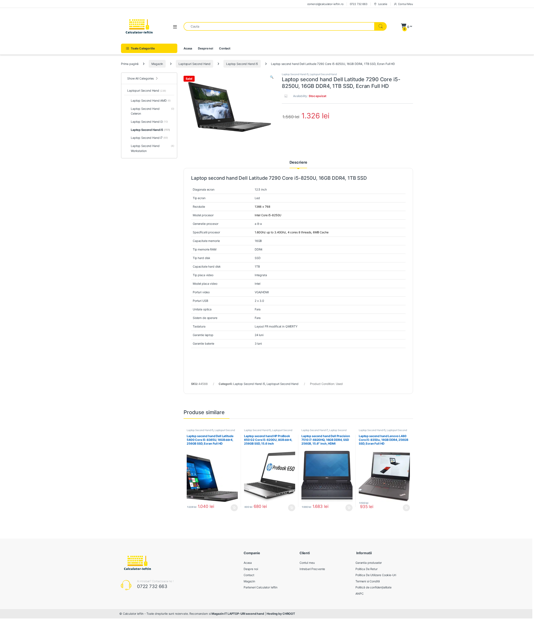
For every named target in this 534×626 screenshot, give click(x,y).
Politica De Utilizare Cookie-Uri (375, 575)
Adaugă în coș (232, 507)
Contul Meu (405, 4)
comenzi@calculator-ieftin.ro (325, 4)
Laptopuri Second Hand (194, 64)
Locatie (382, 4)
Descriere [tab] (298, 162)
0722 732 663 (358, 4)
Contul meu (307, 562)
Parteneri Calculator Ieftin (260, 587)
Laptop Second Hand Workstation (152, 148)
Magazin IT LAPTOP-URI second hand (238, 613)
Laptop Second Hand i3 (149, 121)
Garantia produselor (368, 562)
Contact (224, 48)
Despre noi (205, 48)
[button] (271, 77)
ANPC (359, 593)
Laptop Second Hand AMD (151, 100)
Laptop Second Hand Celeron (152, 111)
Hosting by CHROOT (281, 613)
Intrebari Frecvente (312, 569)
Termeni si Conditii (367, 581)
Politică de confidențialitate (373, 587)
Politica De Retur (366, 569)
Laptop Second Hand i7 (314, 430)
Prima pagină (130, 64)
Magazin (157, 64)
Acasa (188, 48)
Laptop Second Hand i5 (242, 64)
